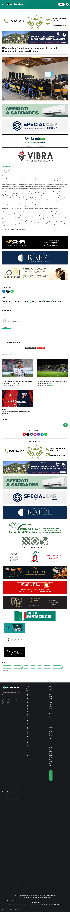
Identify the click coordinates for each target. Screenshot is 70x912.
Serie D (33, 301)
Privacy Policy (5, 794)
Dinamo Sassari (57, 301)
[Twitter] (8, 291)
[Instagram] (35, 434)
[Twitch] (38, 434)
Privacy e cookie (5, 791)
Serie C (26, 301)
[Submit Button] (65, 425)
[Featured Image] (17, 368)
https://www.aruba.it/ (35, 902)
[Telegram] (42, 434)
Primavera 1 (47, 301)
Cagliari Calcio (7, 301)
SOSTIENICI (50, 688)
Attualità (5, 305)
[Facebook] (3, 291)
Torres (39, 301)
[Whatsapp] (45, 434)
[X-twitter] (28, 434)
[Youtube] (24, 434)
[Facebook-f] (31, 434)
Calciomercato (18, 301)
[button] (3, 4)
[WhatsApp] (12, 291)
